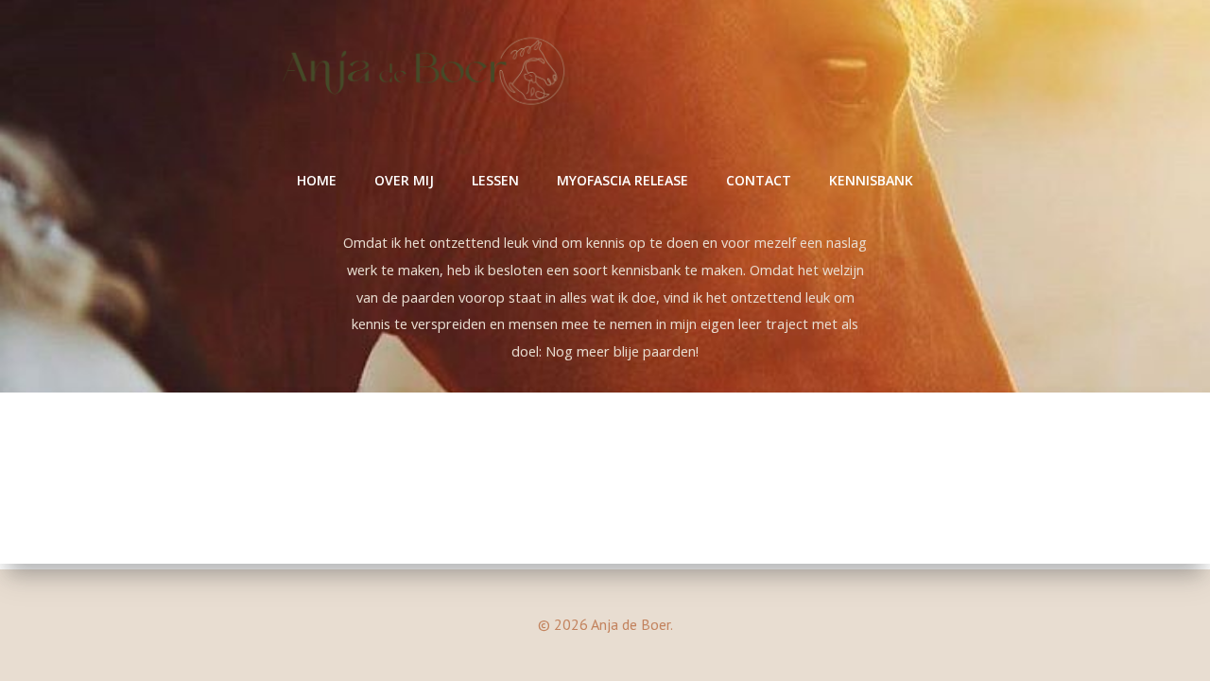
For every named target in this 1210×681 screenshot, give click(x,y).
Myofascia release (622, 180)
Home (317, 180)
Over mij (404, 180)
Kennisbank (871, 180)
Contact (758, 180)
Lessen (495, 180)
